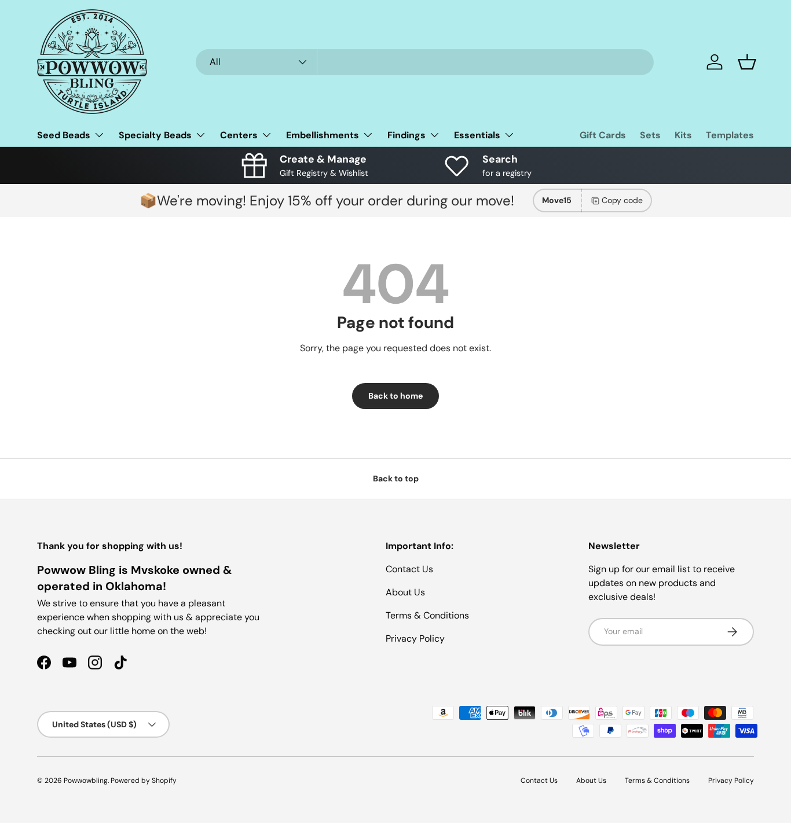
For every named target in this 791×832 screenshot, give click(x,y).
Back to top (396, 478)
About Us (405, 592)
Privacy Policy (415, 638)
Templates (730, 135)
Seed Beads (63, 135)
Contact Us (409, 569)
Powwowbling (86, 780)
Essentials (477, 135)
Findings (406, 135)
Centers (239, 135)
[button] (747, 62)
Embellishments (322, 135)
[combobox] (425, 62)
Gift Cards (603, 135)
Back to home (395, 396)
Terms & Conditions (427, 615)
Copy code (622, 200)
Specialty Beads (155, 135)
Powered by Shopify (144, 780)
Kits (683, 135)
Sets (650, 135)
